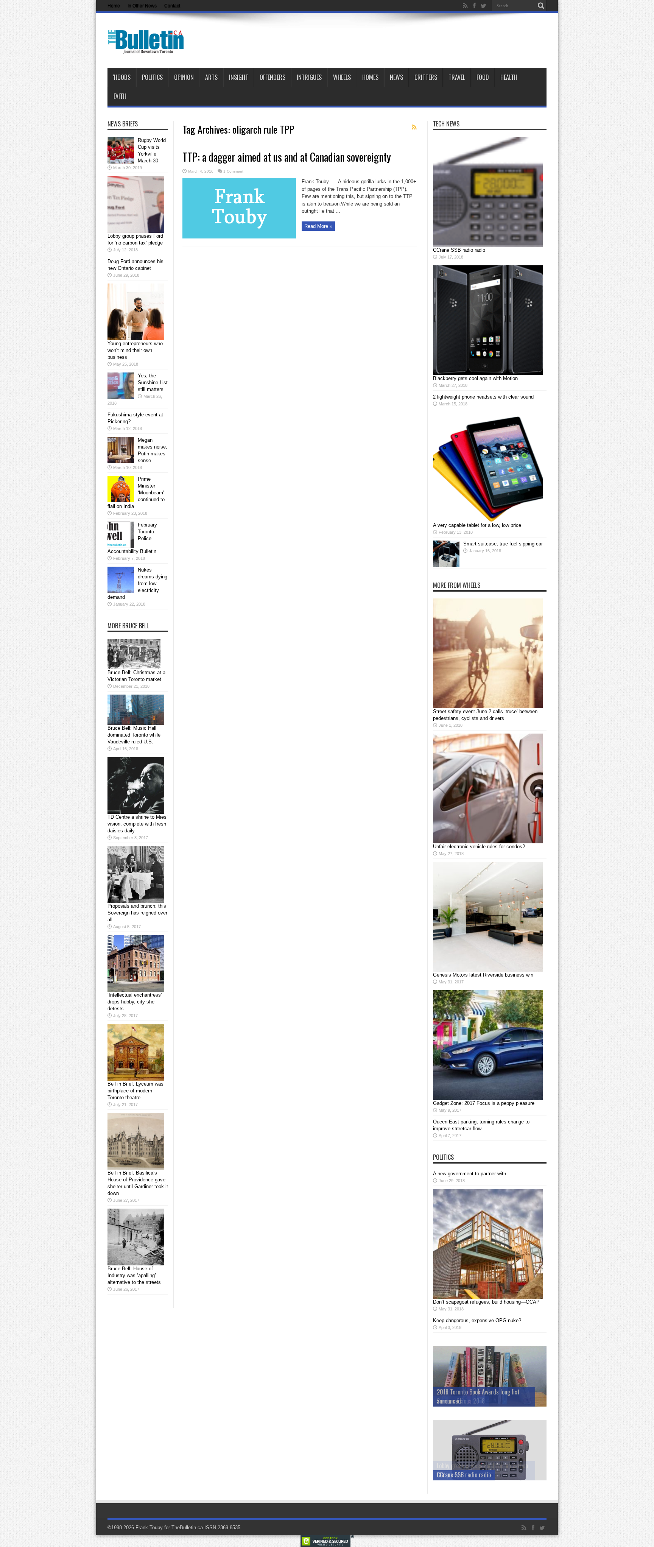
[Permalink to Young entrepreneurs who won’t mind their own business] (135, 338)
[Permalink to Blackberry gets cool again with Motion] (488, 373)
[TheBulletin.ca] (148, 49)
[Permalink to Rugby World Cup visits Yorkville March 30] (120, 162)
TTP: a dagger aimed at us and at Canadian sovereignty (286, 157)
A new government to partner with (469, 1173)
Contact (172, 5)
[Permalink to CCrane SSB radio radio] (488, 245)
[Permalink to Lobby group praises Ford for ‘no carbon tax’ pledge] (135, 231)
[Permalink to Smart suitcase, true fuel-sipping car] (446, 565)
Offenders (272, 77)
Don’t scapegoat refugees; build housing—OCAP (486, 1302)
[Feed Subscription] (414, 127)
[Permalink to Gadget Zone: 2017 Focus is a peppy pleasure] (488, 1098)
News (396, 77)
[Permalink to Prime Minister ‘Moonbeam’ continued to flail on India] (120, 500)
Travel (456, 77)
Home (113, 5)
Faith (120, 96)
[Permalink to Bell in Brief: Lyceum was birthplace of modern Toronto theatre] (135, 1079)
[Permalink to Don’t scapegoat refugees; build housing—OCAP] (488, 1297)
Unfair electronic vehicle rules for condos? (479, 846)
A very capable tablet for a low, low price (477, 525)
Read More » (318, 226)
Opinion (184, 77)
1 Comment (233, 171)
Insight (238, 77)
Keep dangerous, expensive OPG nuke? (477, 1320)
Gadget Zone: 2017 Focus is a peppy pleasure (483, 1103)
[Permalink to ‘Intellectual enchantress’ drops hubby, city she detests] (135, 990)
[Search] (541, 5)
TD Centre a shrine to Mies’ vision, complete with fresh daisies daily (137, 823)
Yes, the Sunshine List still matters (153, 382)
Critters (425, 77)
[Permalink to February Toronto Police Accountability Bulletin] (120, 546)
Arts (211, 77)
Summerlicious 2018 (461, 1400)
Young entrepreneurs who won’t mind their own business (135, 350)
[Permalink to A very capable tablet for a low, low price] (488, 520)
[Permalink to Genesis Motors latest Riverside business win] (488, 970)
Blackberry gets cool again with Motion (475, 378)
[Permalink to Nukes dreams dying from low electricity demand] (120, 591)
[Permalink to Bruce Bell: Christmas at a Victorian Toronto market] (133, 667)
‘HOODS (122, 77)
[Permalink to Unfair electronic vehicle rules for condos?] (488, 841)
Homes (370, 77)
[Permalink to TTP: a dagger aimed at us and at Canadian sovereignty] (239, 237)
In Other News (142, 5)
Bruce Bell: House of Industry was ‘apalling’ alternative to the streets (134, 1275)
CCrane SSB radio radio (459, 250)
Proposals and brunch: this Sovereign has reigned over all (137, 912)
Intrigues (309, 77)
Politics (152, 77)
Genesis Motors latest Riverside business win (483, 975)
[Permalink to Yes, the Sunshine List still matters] (120, 397)
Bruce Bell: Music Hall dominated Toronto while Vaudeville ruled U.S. (133, 735)
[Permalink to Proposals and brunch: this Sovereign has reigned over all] (135, 901)
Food (482, 77)
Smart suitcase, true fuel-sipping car (503, 544)
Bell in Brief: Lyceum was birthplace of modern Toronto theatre (135, 1090)
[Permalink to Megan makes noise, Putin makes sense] (120, 461)
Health (508, 77)
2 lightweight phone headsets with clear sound (483, 397)
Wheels (342, 77)
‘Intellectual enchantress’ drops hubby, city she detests (134, 1001)
